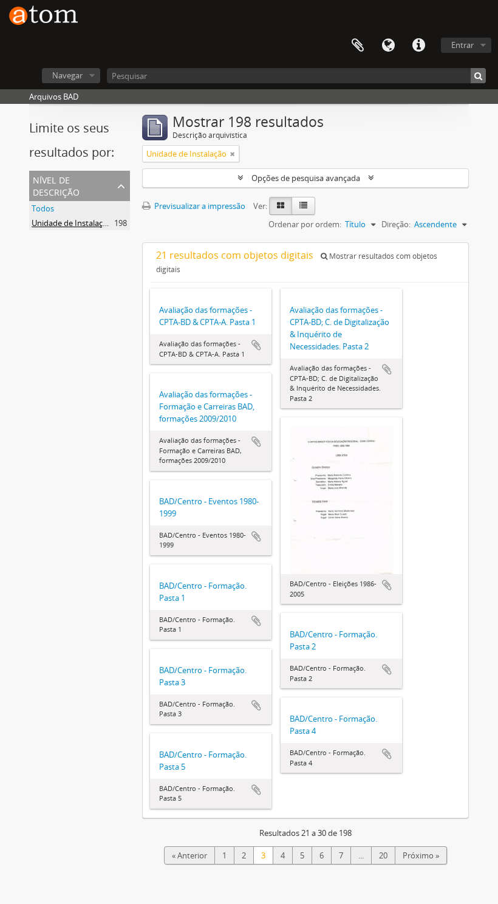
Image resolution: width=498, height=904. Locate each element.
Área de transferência (358, 45)
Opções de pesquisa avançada (306, 178)
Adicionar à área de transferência (256, 345)
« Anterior (189, 855)
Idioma (388, 45)
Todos (43, 208)
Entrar (462, 44)
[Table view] (303, 206)
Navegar (67, 75)
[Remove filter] (232, 154)
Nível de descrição (56, 185)
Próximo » (421, 855)
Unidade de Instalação (72, 222)
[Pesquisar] (478, 75)
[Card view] (280, 206)
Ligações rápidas (418, 45)
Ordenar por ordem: (304, 224)
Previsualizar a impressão (198, 205)
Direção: (396, 224)
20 (383, 855)
